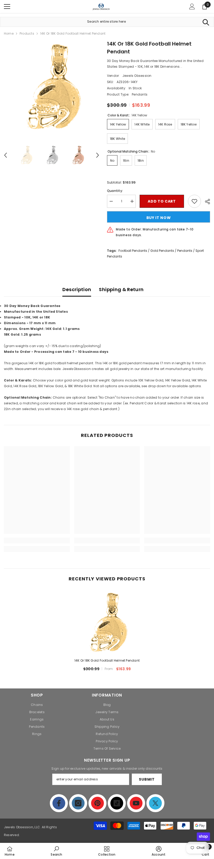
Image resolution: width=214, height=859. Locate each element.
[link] (37, 540)
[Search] (206, 22)
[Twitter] (155, 803)
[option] (51, 87)
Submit (146, 779)
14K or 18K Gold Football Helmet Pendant (107, 660)
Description (76, 289)
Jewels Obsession (137, 75)
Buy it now (158, 217)
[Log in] (192, 6)
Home (9, 33)
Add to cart (162, 201)
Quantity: (115, 191)
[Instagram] (78, 803)
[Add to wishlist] (194, 201)
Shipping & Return (121, 289)
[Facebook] (59, 803)
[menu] (7, 6)
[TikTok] (117, 803)
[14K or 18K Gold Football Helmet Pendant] (107, 623)
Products (27, 33)
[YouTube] (136, 803)
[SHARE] (205, 201)
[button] (5, 155)
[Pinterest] (97, 803)
